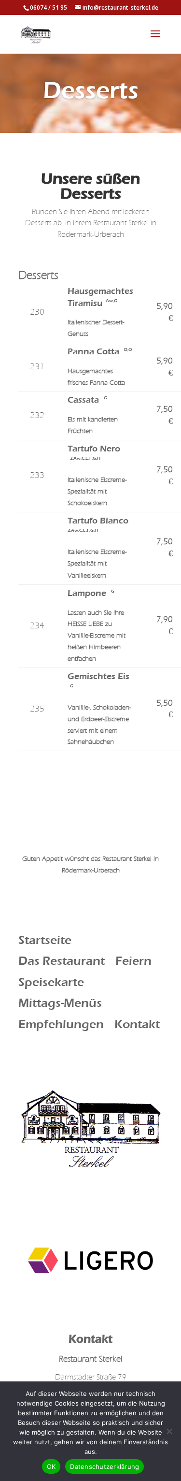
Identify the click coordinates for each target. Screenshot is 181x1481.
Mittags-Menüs (60, 1003)
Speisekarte (51, 982)
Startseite (44, 940)
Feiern (133, 961)
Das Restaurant (61, 961)
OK (51, 1466)
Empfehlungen (61, 1024)
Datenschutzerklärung (104, 1466)
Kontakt (137, 1024)
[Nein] (169, 1431)
